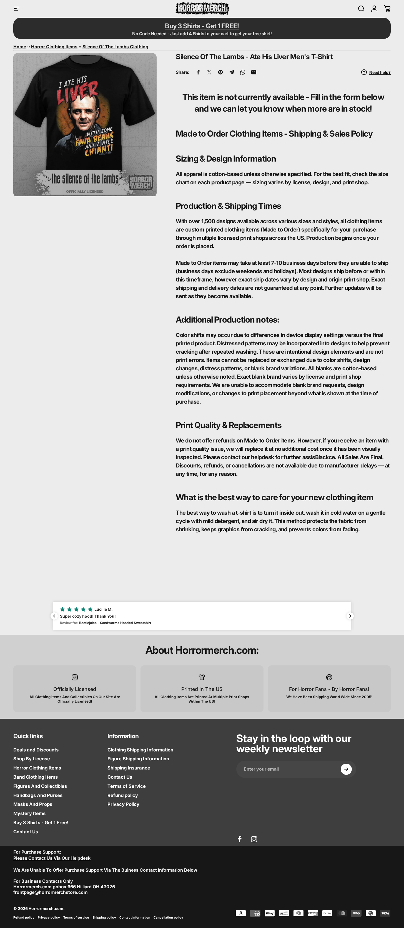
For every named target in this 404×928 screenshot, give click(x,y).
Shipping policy (104, 917)
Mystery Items (29, 813)
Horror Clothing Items (37, 768)
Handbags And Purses (37, 795)
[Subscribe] (346, 769)
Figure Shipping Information (138, 758)
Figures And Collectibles (40, 786)
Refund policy (122, 795)
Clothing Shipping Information (140, 750)
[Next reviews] (350, 616)
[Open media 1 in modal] (85, 124)
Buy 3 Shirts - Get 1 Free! (40, 822)
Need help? (380, 72)
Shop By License (31, 758)
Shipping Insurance (128, 768)
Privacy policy (49, 917)
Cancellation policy (168, 917)
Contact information (134, 917)
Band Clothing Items (35, 777)
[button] (202, 616)
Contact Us (25, 831)
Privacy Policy (123, 804)
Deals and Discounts (36, 750)
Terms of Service (126, 786)
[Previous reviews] (54, 616)
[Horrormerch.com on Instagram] (254, 839)
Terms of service (76, 917)
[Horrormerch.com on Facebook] (239, 839)
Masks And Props (32, 804)
